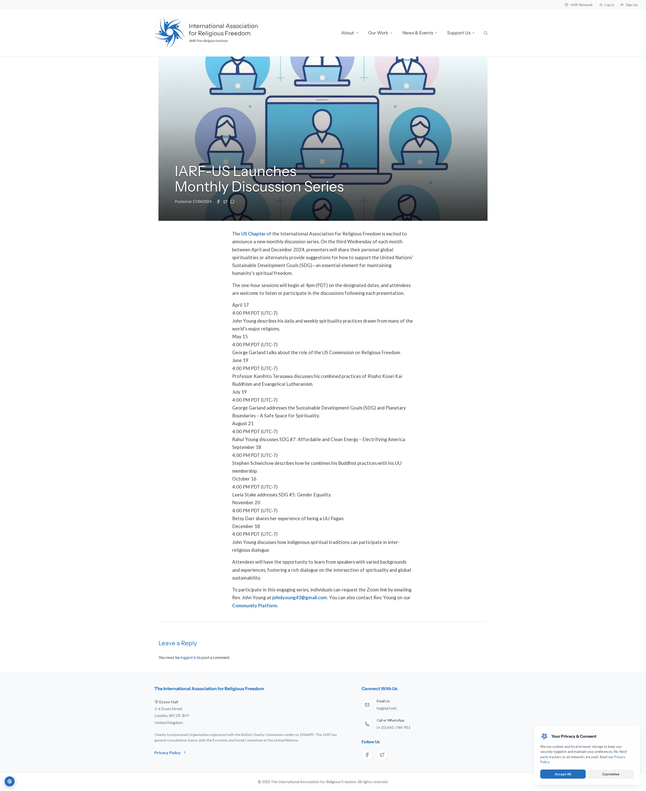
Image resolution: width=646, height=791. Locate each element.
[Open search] (486, 32)
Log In (609, 5)
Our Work (378, 32)
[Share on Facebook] (218, 202)
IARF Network (581, 5)
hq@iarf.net (387, 708)
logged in (188, 657)
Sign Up (632, 5)
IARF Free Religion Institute (208, 41)
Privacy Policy (167, 752)
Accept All (563, 774)
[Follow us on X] (382, 754)
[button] (9, 781)
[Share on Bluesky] (232, 202)
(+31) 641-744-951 (394, 727)
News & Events (417, 32)
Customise (611, 774)
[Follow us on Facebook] (367, 754)
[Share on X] (225, 202)
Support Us (458, 32)
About (347, 32)
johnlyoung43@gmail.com (299, 597)
